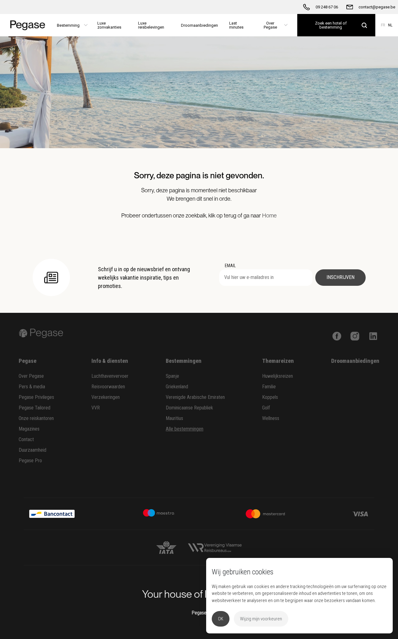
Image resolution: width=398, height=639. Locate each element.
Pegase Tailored (34, 408)
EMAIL (230, 265)
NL (390, 25)
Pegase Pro (30, 460)
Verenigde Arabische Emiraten (195, 397)
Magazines (29, 429)
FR (383, 25)
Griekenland (177, 387)
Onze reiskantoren (36, 418)
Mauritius (174, 418)
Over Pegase (31, 376)
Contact (26, 439)
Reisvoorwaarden (108, 387)
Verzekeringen (105, 397)
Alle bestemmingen (184, 429)
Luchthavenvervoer (109, 376)
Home (269, 215)
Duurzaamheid (32, 450)
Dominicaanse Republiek (189, 408)
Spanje (172, 376)
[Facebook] (337, 335)
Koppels (270, 397)
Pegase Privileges (36, 397)
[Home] (25, 25)
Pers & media (32, 387)
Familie (269, 387)
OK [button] (220, 619)
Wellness (270, 418)
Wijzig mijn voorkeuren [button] (261, 619)
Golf (266, 408)
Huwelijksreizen (277, 376)
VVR (95, 408)
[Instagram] (355, 335)
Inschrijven (340, 277)
